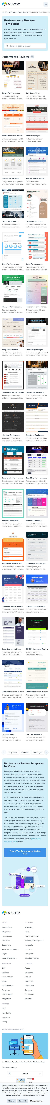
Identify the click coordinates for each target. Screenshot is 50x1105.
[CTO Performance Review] (13, 674)
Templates (6, 990)
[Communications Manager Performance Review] (13, 589)
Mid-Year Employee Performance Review (11, 435)
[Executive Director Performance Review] (13, 203)
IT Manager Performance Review (36, 563)
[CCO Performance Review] (37, 631)
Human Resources (32, 936)
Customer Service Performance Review (35, 221)
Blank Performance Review (10, 264)
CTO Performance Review (13, 692)
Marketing (29, 927)
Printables (6, 940)
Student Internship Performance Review (35, 520)
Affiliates (28, 999)
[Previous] (4, 752)
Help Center (6, 1013)
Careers (28, 977)
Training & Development (34, 940)
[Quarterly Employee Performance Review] (37, 417)
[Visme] (11, 4)
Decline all (22, 1101)
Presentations (7, 927)
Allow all (11, 1101)
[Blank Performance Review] (13, 246)
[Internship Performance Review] (37, 289)
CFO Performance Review (37, 692)
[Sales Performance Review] (37, 246)
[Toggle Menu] (45, 4)
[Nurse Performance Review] (13, 503)
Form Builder (7, 936)
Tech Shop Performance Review (36, 478)
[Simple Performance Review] (13, 75)
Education (29, 949)
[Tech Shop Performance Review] (37, 460)
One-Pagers (37, 752)
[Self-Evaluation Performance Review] (37, 75)
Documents (6, 945)
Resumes (25, 752)
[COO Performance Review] (37, 717)
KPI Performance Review (12, 135)
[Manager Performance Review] (13, 289)
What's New (29, 985)
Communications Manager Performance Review (12, 606)
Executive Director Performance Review (11, 221)
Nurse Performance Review (10, 520)
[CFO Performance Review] (37, 674)
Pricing (4, 1022)
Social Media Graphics (10, 949)
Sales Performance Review (34, 264)
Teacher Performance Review (35, 178)
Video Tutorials (7, 977)
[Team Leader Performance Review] (13, 460)
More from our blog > (9, 1067)
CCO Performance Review (37, 649)
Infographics (6, 932)
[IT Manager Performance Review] (37, 546)
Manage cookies (36, 1101)
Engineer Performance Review (35, 606)
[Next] (46, 752)
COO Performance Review (34, 734)
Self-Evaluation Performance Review (35, 93)
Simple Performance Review (10, 93)
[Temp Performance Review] (13, 332)
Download (29, 981)
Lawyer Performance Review (35, 392)
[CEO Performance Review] (13, 375)
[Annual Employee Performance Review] (37, 118)
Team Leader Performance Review (13, 478)
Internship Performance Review (36, 307)
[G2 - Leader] (30, 1079)
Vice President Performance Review (11, 734)
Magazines (13, 752)
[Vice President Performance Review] (13, 717)
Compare (28, 990)
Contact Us (6, 1017)
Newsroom (29, 972)
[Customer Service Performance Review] (37, 203)
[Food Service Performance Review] (13, 546)
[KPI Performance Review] (13, 118)
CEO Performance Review (13, 392)
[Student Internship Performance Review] (37, 503)
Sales (27, 932)
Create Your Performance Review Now (25, 852)
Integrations (6, 999)
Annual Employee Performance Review (35, 135)
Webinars (5, 972)
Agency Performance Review (11, 178)
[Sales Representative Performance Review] (13, 631)
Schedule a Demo (32, 958)
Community (29, 994)
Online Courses (7, 985)
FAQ (3, 1009)
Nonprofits (29, 945)
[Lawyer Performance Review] (37, 375)
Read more (8, 38)
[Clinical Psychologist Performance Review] (37, 332)
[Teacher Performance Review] (37, 161)
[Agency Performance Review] (13, 161)
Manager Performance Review (11, 307)
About (27, 968)
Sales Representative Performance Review (11, 649)
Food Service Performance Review (13, 563)
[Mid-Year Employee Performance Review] (13, 417)
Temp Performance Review (10, 349)
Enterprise (29, 954)
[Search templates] (7, 45)
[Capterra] (21, 1079)
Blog (3, 968)
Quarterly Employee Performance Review (35, 435)
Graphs (4, 954)
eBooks (4, 981)
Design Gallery (7, 994)
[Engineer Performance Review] (37, 589)
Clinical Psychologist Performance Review (35, 349)
